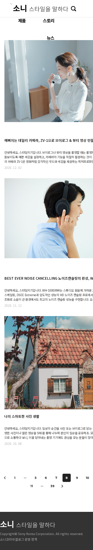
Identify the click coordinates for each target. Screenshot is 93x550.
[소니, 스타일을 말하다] (39, 7)
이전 (5, 477)
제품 (22, 20)
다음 (62, 486)
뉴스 (50, 38)
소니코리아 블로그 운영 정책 (18, 539)
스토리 (48, 20)
